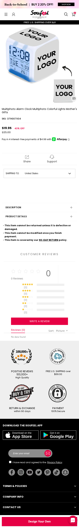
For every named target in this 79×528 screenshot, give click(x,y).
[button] (6, 14)
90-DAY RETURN (48, 240)
